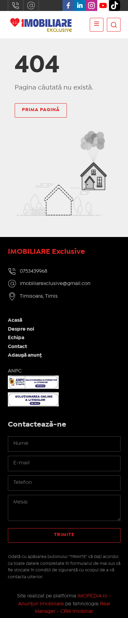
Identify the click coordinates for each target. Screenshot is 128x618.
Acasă (15, 320)
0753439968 (15, 5)
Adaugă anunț (25, 355)
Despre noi (21, 329)
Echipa (16, 338)
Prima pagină (41, 110)
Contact (17, 347)
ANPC (15, 371)
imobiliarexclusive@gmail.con (31, 5)
